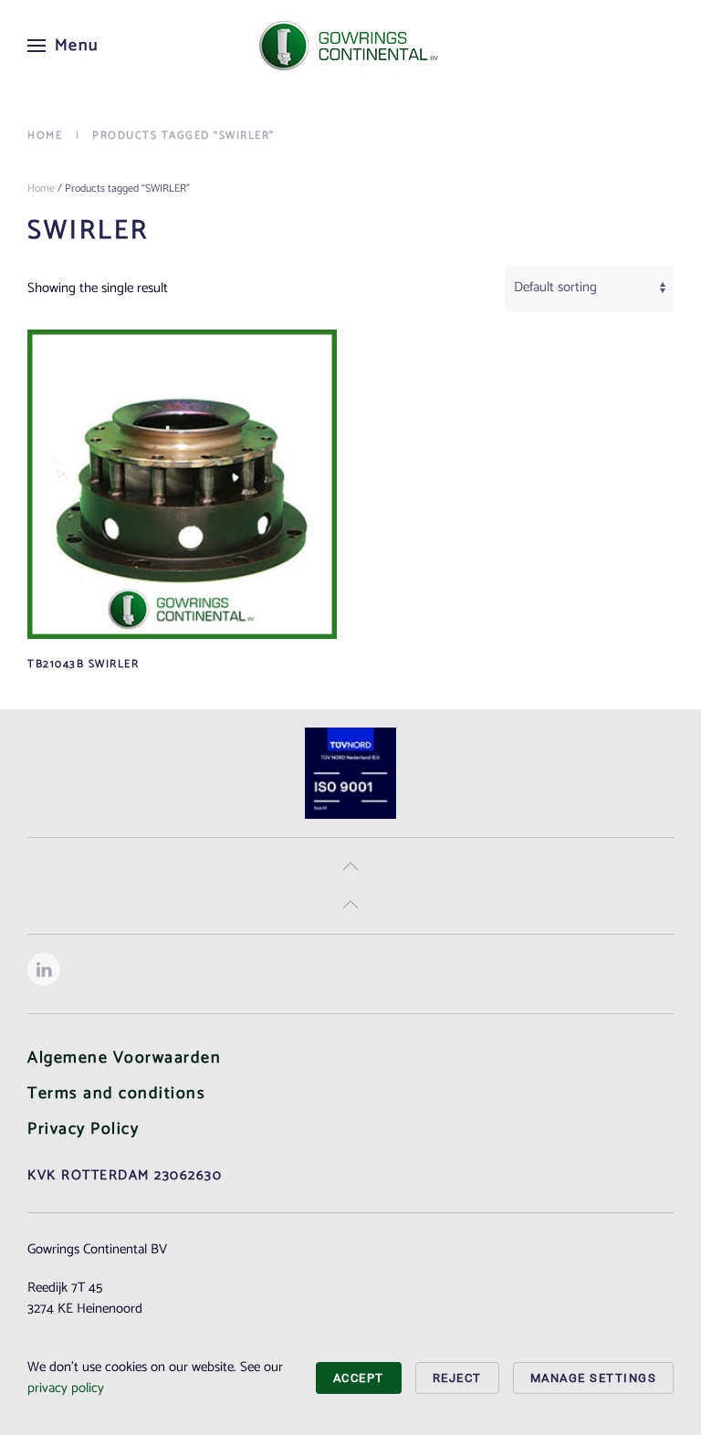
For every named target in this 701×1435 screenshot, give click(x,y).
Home (41, 188)
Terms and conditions (116, 1093)
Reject (457, 1378)
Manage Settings (593, 1378)
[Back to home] (350, 45)
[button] (63, 45)
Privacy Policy (83, 1129)
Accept (358, 1378)
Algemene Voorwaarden (124, 1058)
